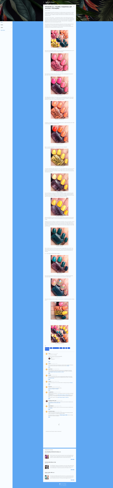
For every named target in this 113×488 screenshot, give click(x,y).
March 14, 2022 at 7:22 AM (58, 411)
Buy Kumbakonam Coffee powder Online (54, 402)
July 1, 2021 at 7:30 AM (59, 400)
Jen (51, 357)
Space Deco (50, 386)
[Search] (81, 2)
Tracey (49, 353)
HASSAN (49, 375)
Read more (72, 459)
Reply (49, 361)
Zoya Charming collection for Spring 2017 (53, 451)
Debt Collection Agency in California (63, 397)
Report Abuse (3, 30)
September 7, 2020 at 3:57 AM (55, 381)
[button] (73, 6)
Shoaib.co (49, 381)
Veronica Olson (64, 485)
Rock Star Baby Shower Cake (50, 462)
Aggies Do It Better (50, 2)
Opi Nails (68, 365)
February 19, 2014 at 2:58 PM (54, 353)
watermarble (47, 349)
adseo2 (49, 363)
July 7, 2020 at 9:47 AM (54, 375)
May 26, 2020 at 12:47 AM (54, 363)
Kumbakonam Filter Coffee (52, 400)
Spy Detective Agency (51, 411)
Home (2, 22)
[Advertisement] (79, 18)
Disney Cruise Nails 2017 (49, 472)
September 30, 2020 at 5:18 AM (56, 386)
